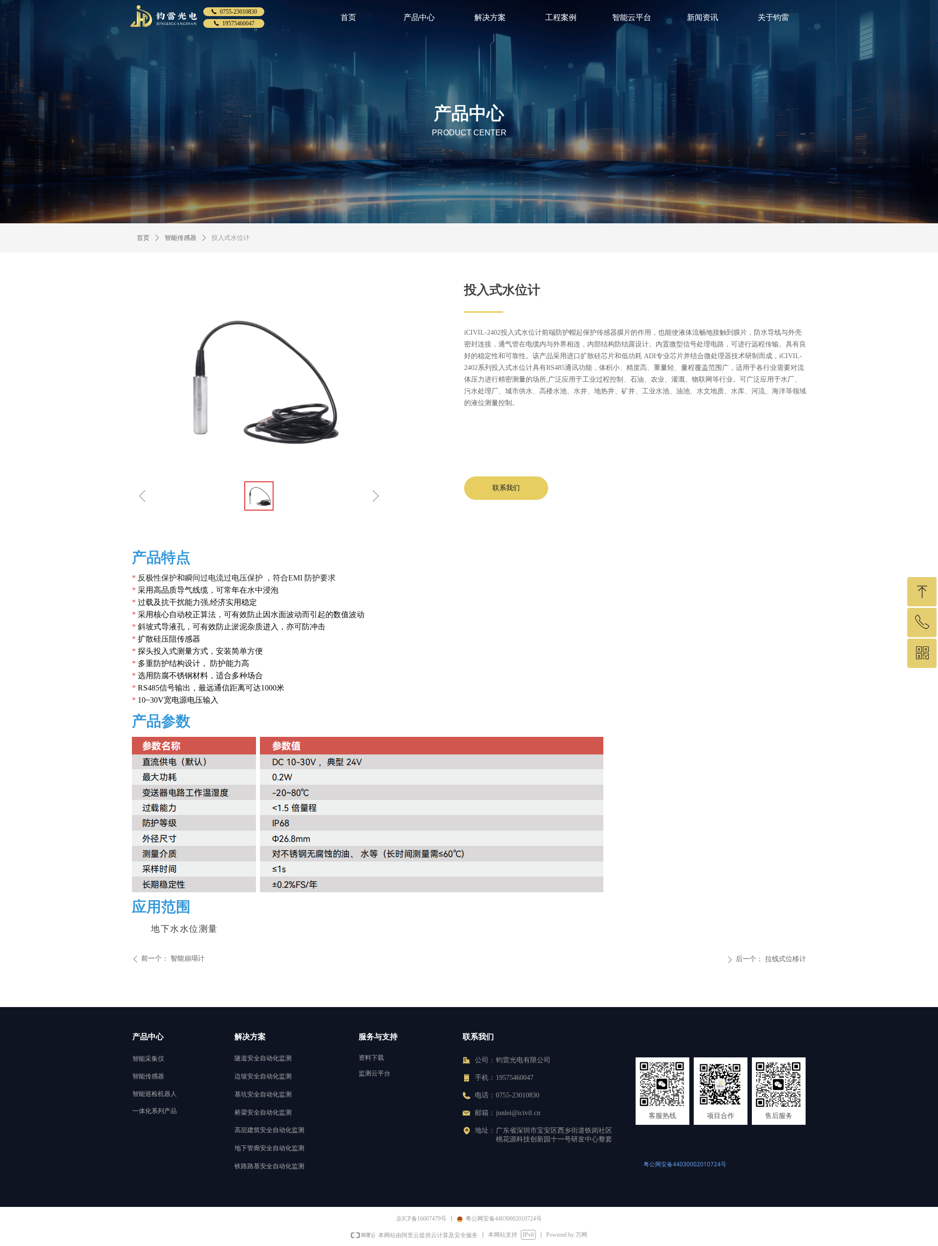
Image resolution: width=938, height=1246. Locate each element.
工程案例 (560, 17)
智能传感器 (180, 237)
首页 (348, 17)
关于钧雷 (773, 17)
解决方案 (490, 17)
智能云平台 (631, 17)
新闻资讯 (702, 17)
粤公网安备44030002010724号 (684, 1164)
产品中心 (419, 17)
